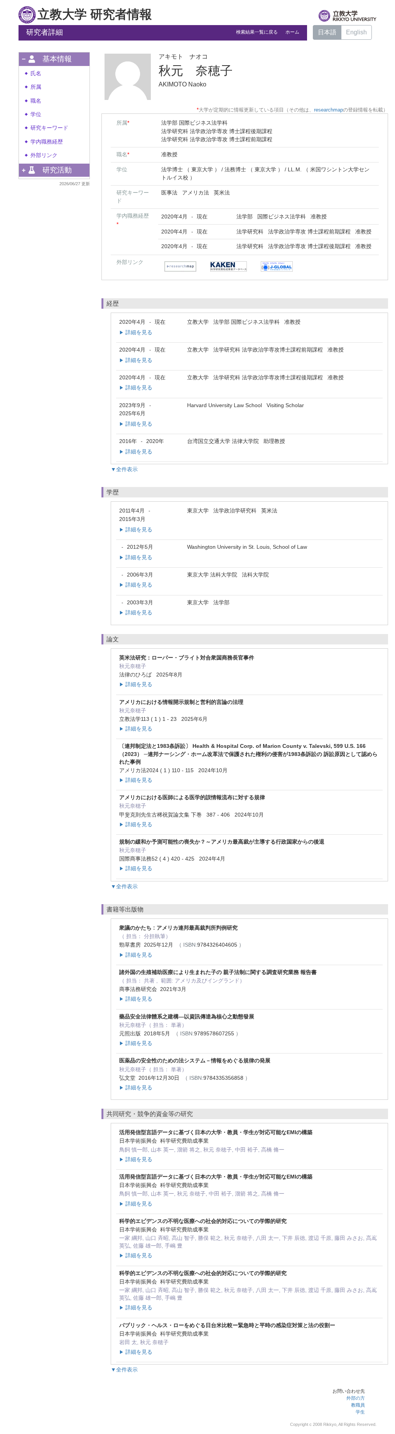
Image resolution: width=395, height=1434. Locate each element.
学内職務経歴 (46, 142)
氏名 (35, 73)
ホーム (292, 32)
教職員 (358, 1405)
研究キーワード (49, 128)
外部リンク (43, 155)
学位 (35, 114)
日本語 (327, 32)
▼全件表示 (124, 469)
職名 (35, 101)
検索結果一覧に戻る (257, 32)
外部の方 (355, 1398)
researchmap (328, 110)
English (356, 32)
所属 (35, 87)
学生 (360, 1412)
